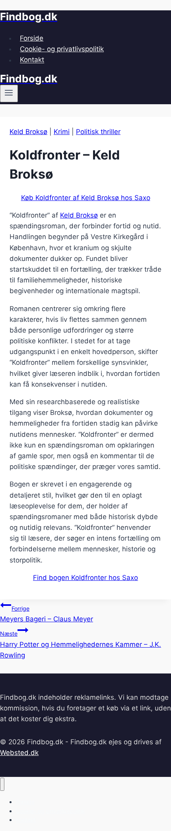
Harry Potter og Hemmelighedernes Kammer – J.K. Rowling (80, 644)
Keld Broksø (28, 132)
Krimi (62, 132)
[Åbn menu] (9, 93)
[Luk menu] (2, 784)
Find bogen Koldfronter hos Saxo (85, 578)
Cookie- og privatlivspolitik (62, 49)
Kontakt (32, 60)
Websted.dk (19, 753)
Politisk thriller (98, 132)
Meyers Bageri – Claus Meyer (46, 614)
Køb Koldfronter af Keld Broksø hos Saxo (85, 198)
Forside (31, 38)
